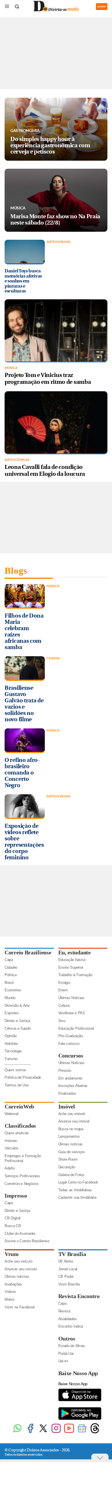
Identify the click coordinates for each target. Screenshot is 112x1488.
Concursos (70, 1055)
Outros (66, 1338)
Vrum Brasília (69, 1284)
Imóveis (11, 1141)
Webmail (11, 1114)
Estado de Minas (71, 1346)
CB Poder (66, 1276)
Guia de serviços (71, 1152)
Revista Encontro (79, 1296)
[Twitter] (43, 1432)
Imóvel (66, 1106)
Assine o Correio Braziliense (27, 1241)
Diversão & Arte (17, 1005)
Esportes (12, 1013)
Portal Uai (66, 1353)
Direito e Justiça (17, 1021)
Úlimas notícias (70, 1144)
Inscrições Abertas (73, 1086)
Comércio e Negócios (21, 1184)
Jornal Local (67, 1269)
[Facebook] (30, 1432)
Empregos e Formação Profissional (23, 1158)
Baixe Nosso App (78, 1373)
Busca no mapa (70, 1129)
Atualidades (67, 1319)
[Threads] (95, 1432)
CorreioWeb (19, 1106)
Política (11, 975)
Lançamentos (69, 1136)
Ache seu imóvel (71, 1114)
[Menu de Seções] (7, 6)
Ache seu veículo (18, 1261)
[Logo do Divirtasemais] (56, 10)
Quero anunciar (17, 1133)
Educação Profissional (76, 1028)
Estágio (64, 982)
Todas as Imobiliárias (75, 1190)
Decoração (66, 1167)
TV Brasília (72, 1254)
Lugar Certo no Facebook (78, 1182)
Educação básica (72, 960)
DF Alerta (65, 1261)
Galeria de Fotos (71, 1175)
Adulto (10, 1168)
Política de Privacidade (23, 1077)
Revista (64, 1311)
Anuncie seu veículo (21, 1269)
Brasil (9, 982)
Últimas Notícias (71, 998)
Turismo (11, 1059)
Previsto (65, 1070)
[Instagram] (56, 1432)
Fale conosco (69, 1043)
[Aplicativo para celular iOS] (79, 1401)
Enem (63, 990)
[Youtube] (69, 1432)
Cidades (11, 967)
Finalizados (67, 1093)
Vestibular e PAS (71, 1013)
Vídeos (10, 1292)
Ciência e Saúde (18, 1028)
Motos (10, 1299)
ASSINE (101, 6)
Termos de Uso (17, 1085)
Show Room (68, 1159)
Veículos (11, 1148)
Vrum (12, 1254)
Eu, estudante (74, 952)
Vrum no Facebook (20, 1307)
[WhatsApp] (17, 1432)
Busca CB (13, 1226)
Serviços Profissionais (22, 1176)
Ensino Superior (71, 967)
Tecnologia (13, 1051)
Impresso (16, 1195)
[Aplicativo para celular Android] (79, 1419)
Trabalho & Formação (75, 975)
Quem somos (15, 1070)
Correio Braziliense (28, 952)
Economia (13, 990)
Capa (9, 960)
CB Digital (12, 1218)
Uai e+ (63, 1361)
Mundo (10, 998)
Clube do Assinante (20, 1233)
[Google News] (82, 1432)
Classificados (20, 1126)
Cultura (63, 1005)
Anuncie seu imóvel (74, 1121)
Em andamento (70, 1078)
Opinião (11, 1036)
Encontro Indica (70, 1326)
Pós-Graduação (70, 1036)
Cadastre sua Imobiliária (77, 1197)
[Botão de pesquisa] (17, 6)
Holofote (11, 1043)
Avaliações (13, 1284)
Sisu (61, 1021)
